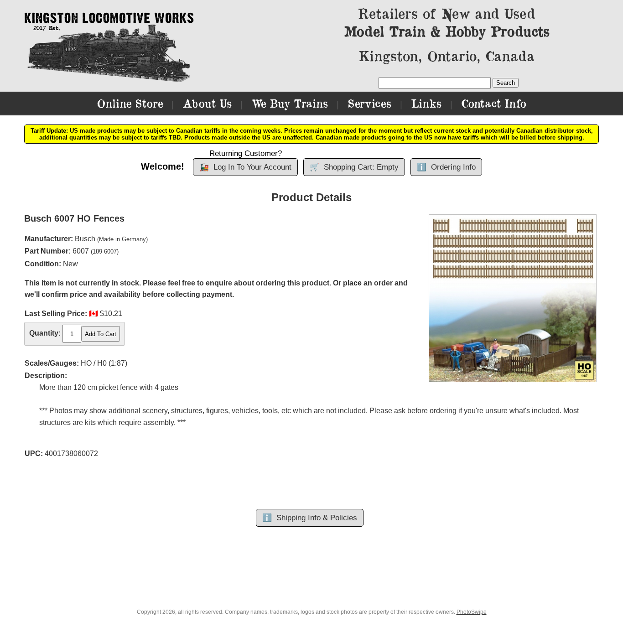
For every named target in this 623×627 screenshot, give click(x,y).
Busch (85, 239)
